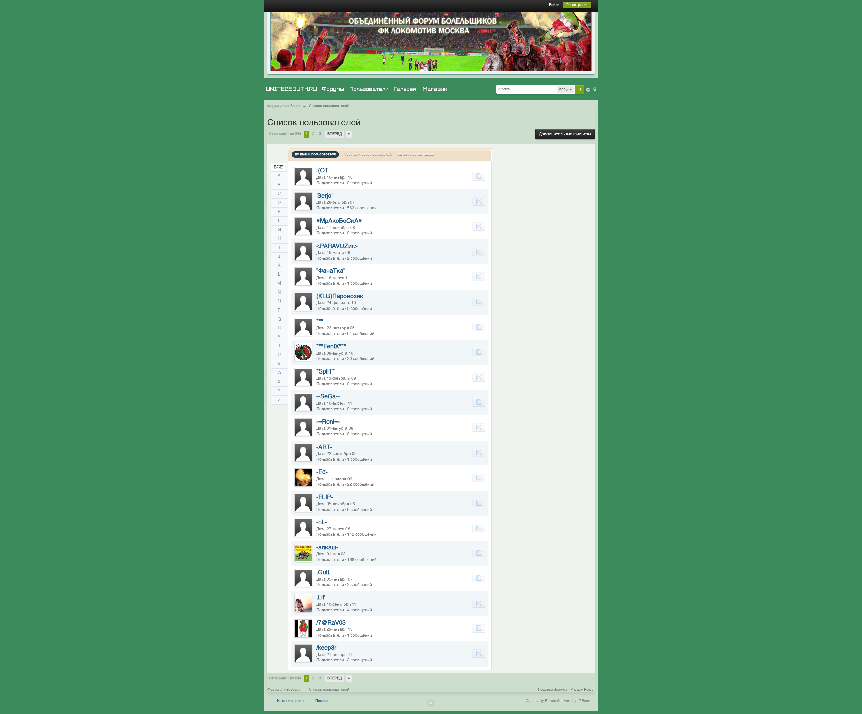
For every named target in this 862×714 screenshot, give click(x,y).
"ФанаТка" (330, 271)
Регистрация (577, 5)
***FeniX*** (331, 347)
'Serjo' (324, 196)
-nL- (321, 522)
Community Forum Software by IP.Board (558, 701)
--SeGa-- (328, 397)
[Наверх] (431, 703)
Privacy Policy (582, 690)
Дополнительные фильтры (565, 134)
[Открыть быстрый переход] (594, 89)
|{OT (322, 171)
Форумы (333, 89)
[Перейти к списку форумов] (431, 41)
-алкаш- (327, 548)
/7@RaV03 (331, 623)
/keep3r (326, 648)
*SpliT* (325, 372)
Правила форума (552, 690)
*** (319, 322)
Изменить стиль (291, 701)
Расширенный (588, 89)
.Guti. (323, 573)
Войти (554, 5)
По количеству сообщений (368, 154)
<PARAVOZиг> (337, 246)
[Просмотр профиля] (303, 176)
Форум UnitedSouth (283, 690)
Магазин (435, 89)
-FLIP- (324, 497)
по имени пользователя (315, 154)
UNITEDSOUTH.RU (291, 89)
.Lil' (320, 598)
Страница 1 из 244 (285, 134)
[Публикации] (478, 176)
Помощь (322, 701)
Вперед (334, 134)
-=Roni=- (328, 422)
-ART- (324, 447)
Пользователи (369, 89)
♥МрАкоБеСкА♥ (339, 221)
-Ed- (322, 472)
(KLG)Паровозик (339, 296)
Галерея (405, 89)
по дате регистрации (416, 154)
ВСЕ (278, 167)
